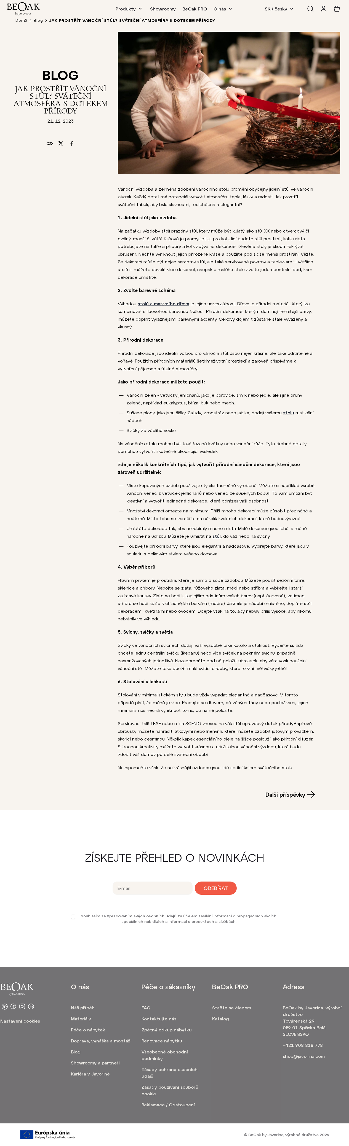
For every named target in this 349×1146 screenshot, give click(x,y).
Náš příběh (83, 1007)
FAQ (146, 1007)
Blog (38, 20)
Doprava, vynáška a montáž (100, 1040)
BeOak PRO (194, 8)
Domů (21, 20)
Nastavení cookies (20, 1020)
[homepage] (23, 8)
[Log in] (323, 8)
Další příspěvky (285, 794)
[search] (310, 8)
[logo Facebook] (13, 1006)
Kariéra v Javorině (90, 1073)
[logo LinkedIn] (31, 1006)
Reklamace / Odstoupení (168, 1104)
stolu (288, 412)
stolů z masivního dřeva (163, 303)
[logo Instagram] (22, 1006)
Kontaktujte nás (159, 1018)
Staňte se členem (231, 1007)
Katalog (220, 1018)
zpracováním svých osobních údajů (142, 915)
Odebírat (216, 888)
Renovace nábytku (162, 1040)
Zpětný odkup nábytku (167, 1029)
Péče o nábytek (88, 1029)
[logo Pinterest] (4, 1006)
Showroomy (163, 8)
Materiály (81, 1018)
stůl (216, 536)
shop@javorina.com (304, 1056)
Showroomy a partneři (95, 1062)
